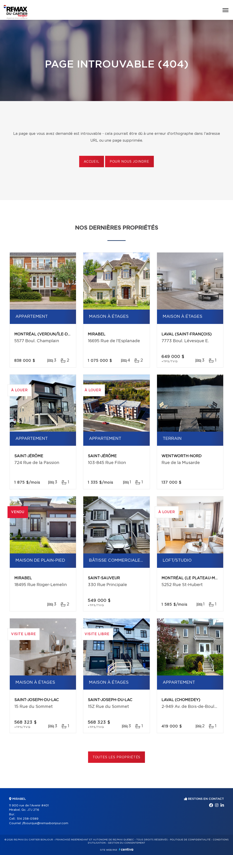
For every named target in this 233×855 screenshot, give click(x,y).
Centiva (126, 849)
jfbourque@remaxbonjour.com (45, 823)
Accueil (91, 161)
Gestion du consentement (126, 843)
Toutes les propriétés (117, 757)
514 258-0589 (27, 818)
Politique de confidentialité (190, 840)
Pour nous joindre (129, 161)
